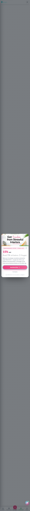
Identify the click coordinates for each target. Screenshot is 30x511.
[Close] (26, 248)
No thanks (15, 271)
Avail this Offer (14, 267)
